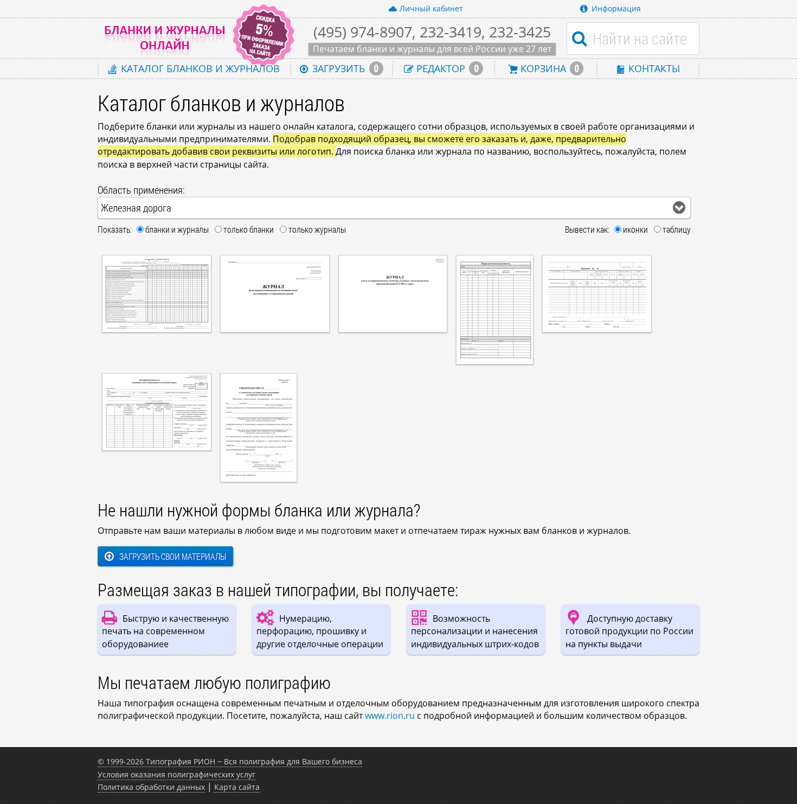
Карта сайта (237, 787)
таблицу (677, 229)
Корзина (548, 68)
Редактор (446, 68)
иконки (635, 229)
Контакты (653, 68)
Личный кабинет (431, 8)
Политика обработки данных (151, 787)
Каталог (199, 68)
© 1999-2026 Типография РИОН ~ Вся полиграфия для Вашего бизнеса (230, 761)
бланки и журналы (177, 229)
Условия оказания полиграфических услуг (176, 774)
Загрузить (344, 68)
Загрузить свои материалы (172, 556)
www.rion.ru (390, 716)
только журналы (317, 229)
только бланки (248, 229)
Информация (616, 8)
